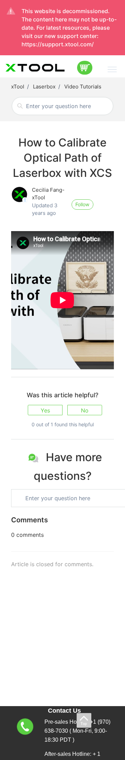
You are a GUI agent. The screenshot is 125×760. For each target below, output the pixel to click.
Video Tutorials (82, 86)
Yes (45, 410)
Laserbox (44, 86)
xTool (17, 86)
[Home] (35, 68)
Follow (82, 204)
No (85, 410)
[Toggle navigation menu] (112, 69)
